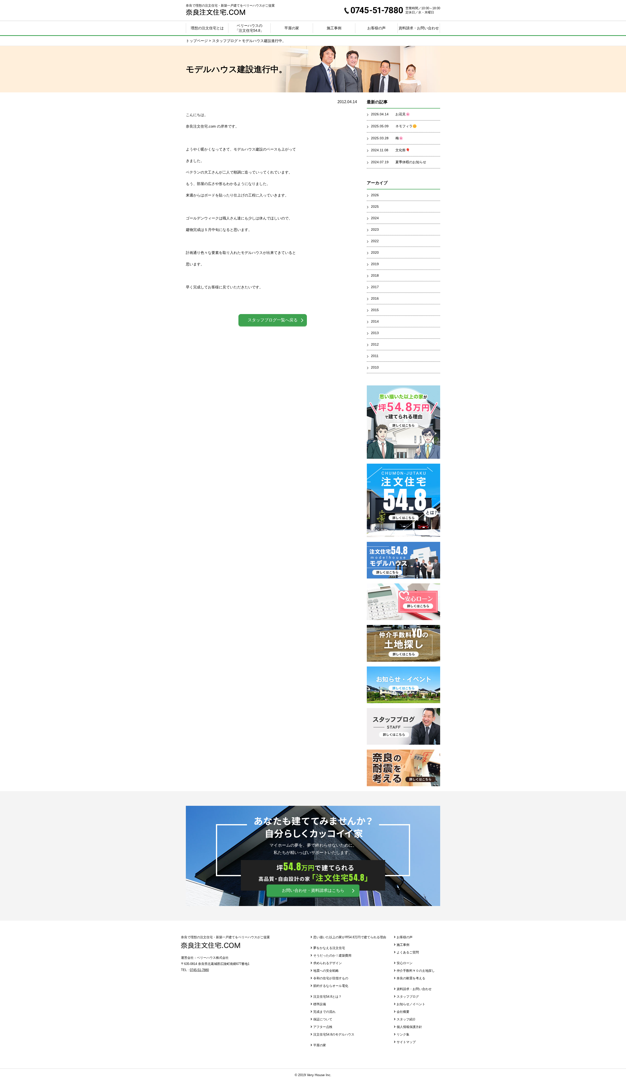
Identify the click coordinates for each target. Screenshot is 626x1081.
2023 (375, 229)
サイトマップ (406, 1042)
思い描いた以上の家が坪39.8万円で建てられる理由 (403, 422)
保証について (322, 1019)
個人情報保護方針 (409, 1027)
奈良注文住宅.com (210, 945)
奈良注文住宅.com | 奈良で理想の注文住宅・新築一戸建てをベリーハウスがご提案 (215, 12)
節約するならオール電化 (330, 986)
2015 (375, 310)
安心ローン (403, 601)
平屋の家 (291, 28)
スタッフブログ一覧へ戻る (273, 320)
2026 (375, 195)
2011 (375, 356)
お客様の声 (405, 937)
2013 (375, 333)
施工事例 (334, 28)
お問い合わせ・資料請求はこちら (313, 890)
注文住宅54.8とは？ (327, 996)
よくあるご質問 (408, 952)
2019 (375, 264)
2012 (375, 344)
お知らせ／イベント (411, 1004)
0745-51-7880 (373, 10)
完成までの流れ (324, 1012)
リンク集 (403, 1034)
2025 (375, 206)
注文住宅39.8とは (403, 500)
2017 (375, 287)
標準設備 (319, 1004)
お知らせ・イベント (403, 684)
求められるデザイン (327, 963)
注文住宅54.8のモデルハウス (333, 1034)
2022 (375, 241)
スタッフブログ (403, 726)
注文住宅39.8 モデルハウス (403, 560)
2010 (375, 367)
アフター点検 (322, 1027)
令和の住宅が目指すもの (330, 978)
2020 (375, 252)
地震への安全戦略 (326, 970)
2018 (375, 275)
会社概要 (403, 1012)
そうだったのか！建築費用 (332, 955)
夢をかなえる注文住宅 (329, 948)
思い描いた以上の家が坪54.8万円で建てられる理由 (349, 937)
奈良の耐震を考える (403, 768)
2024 (375, 218)
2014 (375, 321)
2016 (375, 298)
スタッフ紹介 (406, 1019)
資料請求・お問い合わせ (419, 28)
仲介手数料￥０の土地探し (403, 643)
